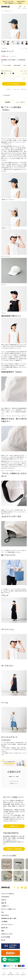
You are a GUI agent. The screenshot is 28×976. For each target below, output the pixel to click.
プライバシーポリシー (7, 924)
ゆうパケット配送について (8, 909)
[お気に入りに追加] (23, 74)
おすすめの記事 (5, 937)
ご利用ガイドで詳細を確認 (14, 849)
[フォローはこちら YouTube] (22, 887)
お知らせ (3, 900)
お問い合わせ (24, 89)
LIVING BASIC (4, 48)
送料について (16, 89)
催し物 (3, 940)
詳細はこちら (14, 826)
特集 (2, 931)
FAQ (2, 912)
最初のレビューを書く (14, 776)
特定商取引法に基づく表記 (8, 918)
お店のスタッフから (6, 934)
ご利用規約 (4, 921)
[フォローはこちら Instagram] (18, 887)
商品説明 (7, 102)
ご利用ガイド (9, 89)
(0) (26, 48)
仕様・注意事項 (20, 102)
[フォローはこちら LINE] (25, 887)
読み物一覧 (4, 928)
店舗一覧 (3, 903)
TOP (2, 11)
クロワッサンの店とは (7, 893)
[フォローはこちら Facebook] (14, 887)
